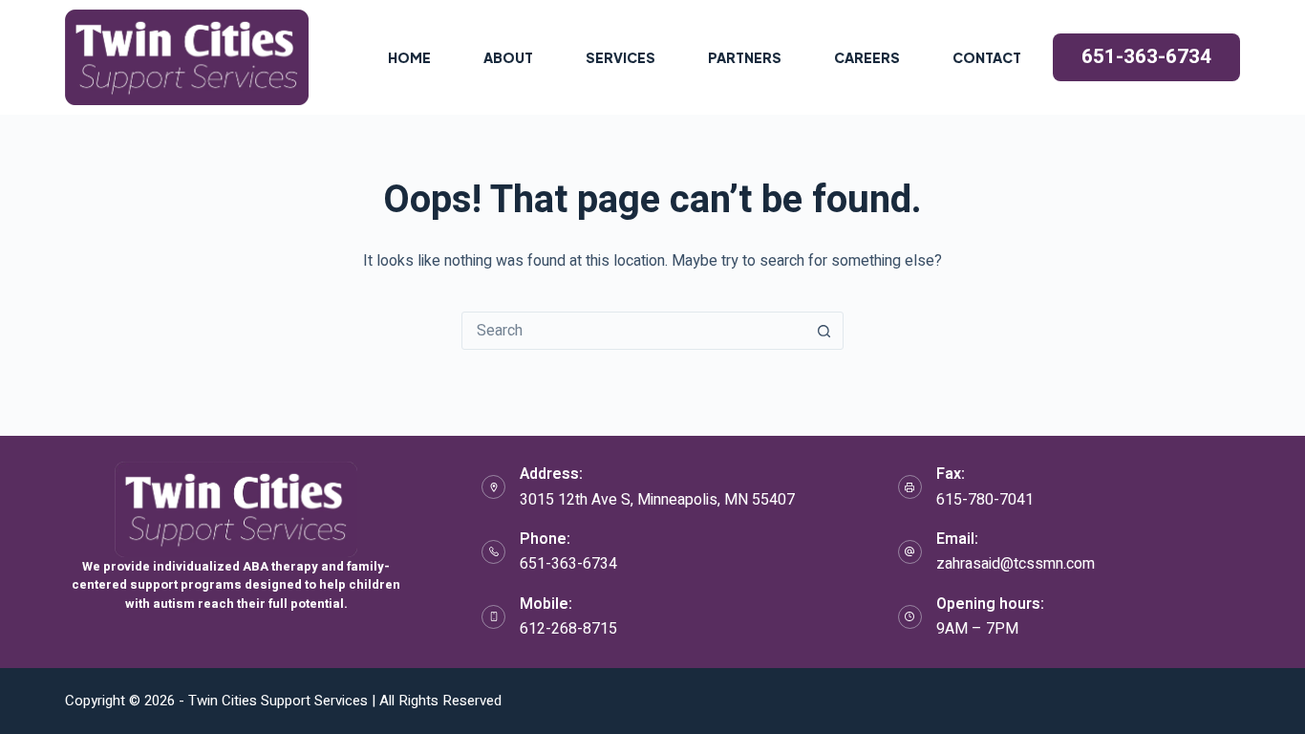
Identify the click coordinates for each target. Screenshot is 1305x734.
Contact (986, 57)
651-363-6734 (1146, 57)
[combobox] (634, 331)
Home (409, 57)
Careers (867, 57)
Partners (744, 57)
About (508, 57)
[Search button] (824, 331)
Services (620, 57)
